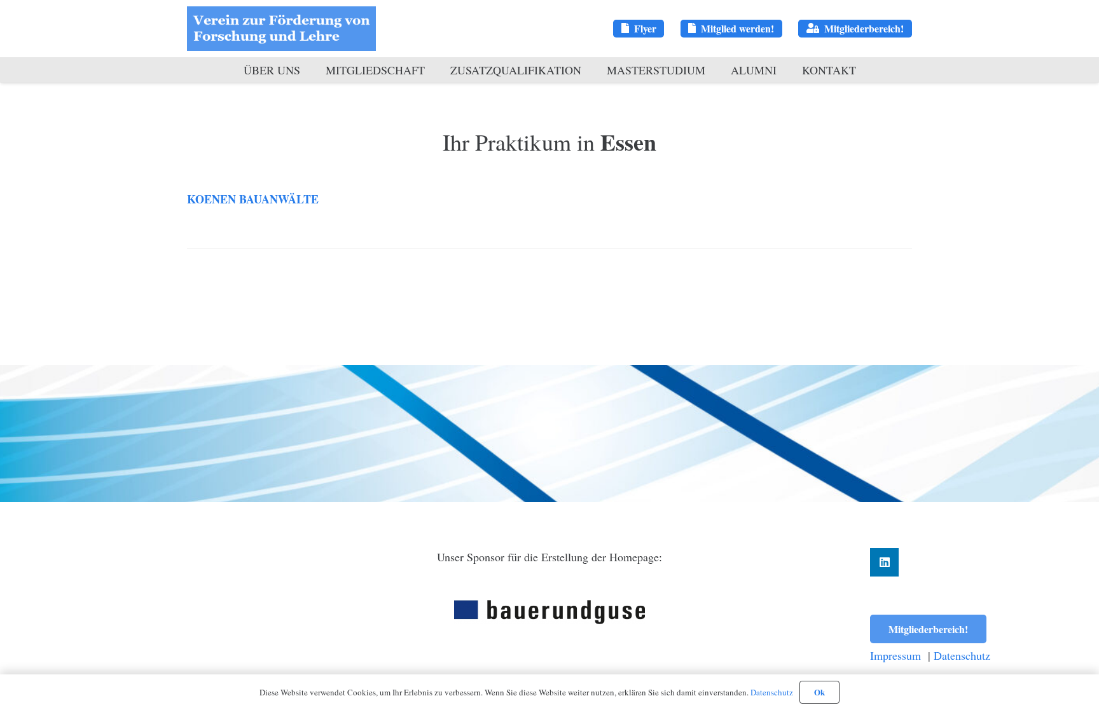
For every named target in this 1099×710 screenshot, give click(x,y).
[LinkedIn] (884, 562)
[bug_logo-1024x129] (549, 612)
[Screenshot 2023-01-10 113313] (281, 28)
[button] (307, 70)
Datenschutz (962, 655)
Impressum (895, 655)
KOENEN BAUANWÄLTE (253, 199)
